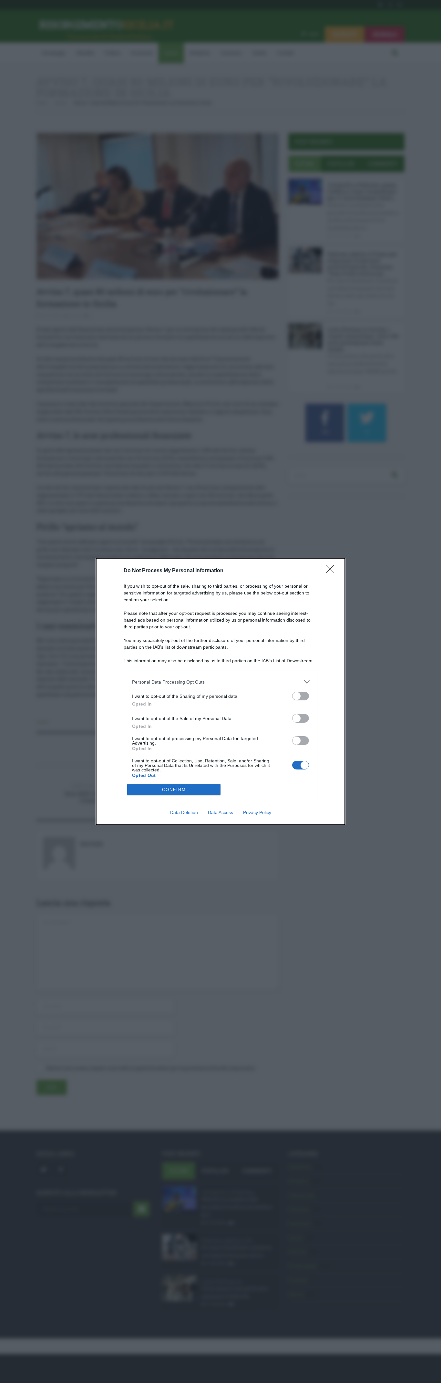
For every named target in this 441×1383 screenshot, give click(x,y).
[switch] (300, 696)
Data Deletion (184, 812)
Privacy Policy (257, 812)
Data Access (220, 812)
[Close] (332, 571)
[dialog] (220, 691)
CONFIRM (174, 789)
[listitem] (220, 681)
